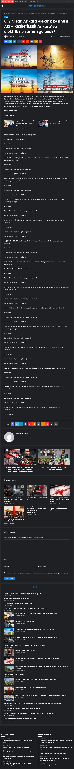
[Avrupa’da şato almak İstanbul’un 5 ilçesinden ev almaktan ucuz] (9, 681)
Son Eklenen (37, 587)
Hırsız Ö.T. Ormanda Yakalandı (37, 498)
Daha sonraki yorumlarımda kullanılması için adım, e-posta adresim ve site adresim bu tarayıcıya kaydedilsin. (37, 573)
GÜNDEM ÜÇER (11, 36)
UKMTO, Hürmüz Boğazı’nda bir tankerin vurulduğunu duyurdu (24, 645)
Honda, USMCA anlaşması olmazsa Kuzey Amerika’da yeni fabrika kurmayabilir (41, 695)
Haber (13, 13)
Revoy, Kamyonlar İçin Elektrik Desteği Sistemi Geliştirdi (22, 594)
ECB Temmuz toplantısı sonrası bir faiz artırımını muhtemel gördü (25, 608)
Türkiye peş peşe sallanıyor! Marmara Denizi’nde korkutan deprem (59, 499)
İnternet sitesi (42, 566)
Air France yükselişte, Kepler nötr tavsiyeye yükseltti (21, 718)
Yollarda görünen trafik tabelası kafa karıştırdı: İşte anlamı (34, 629)
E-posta (7, 566)
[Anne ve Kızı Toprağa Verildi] (43, 123)
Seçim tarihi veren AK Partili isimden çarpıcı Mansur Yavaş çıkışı (25, 123)
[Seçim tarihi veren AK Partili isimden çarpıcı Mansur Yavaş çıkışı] (9, 123)
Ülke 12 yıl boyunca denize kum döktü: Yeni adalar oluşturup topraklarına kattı (30, 713)
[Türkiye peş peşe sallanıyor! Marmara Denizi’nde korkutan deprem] (60, 490)
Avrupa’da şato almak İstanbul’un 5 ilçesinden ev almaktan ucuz (36, 679)
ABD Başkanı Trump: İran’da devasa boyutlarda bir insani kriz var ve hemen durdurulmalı (36, 509)
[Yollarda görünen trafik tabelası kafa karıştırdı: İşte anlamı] (9, 631)
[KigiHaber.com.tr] (37, 6)
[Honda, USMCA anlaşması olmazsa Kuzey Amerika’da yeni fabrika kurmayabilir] (9, 698)
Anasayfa (8, 13)
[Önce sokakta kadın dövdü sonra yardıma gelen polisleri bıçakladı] (14, 490)
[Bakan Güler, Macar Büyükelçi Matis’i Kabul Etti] (14, 512)
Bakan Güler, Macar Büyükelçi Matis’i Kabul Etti (14, 520)
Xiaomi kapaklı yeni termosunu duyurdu (17, 599)
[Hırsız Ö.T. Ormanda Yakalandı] (37, 490)
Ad (5, 559)
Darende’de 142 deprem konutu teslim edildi (27, 1)
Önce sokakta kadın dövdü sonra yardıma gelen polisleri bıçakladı (13, 499)
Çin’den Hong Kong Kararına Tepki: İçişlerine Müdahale (59, 508)
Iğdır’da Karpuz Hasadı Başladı (14, 674)
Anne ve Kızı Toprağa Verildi (59, 121)
